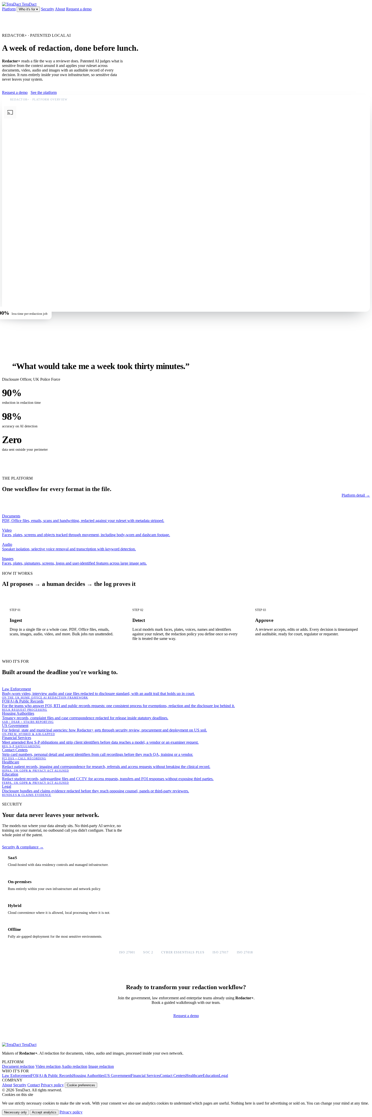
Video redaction (48, 1066)
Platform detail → (356, 495)
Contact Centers (172, 1075)
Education (211, 1075)
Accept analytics (44, 1112)
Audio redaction (74, 1066)
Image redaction (101, 1066)
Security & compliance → (23, 847)
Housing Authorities (88, 1075)
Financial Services (145, 1075)
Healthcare (194, 1075)
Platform (9, 9)
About (60, 9)
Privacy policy (52, 1085)
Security (47, 9)
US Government (118, 1075)
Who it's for (28, 9)
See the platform (44, 92)
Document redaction (18, 1066)
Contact (33, 1085)
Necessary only (15, 1112)
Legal (223, 1075)
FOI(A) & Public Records (51, 1075)
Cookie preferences (81, 1085)
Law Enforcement (16, 1075)
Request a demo (79, 9)
